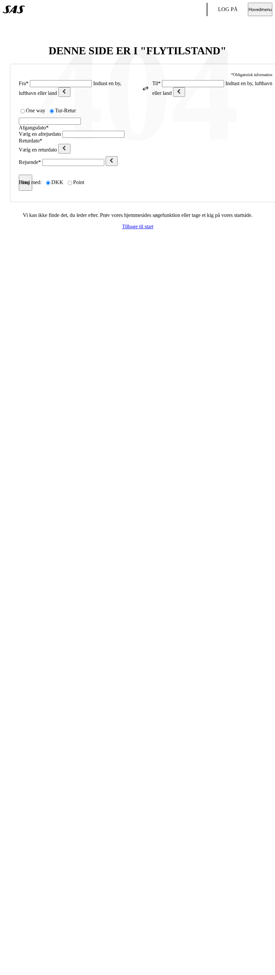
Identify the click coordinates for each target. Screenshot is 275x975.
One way (35, 110)
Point (78, 182)
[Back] (64, 92)
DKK (57, 182)
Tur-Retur (65, 110)
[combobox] (61, 83)
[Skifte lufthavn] (145, 88)
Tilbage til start (137, 226)
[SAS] (14, 9)
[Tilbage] (112, 161)
